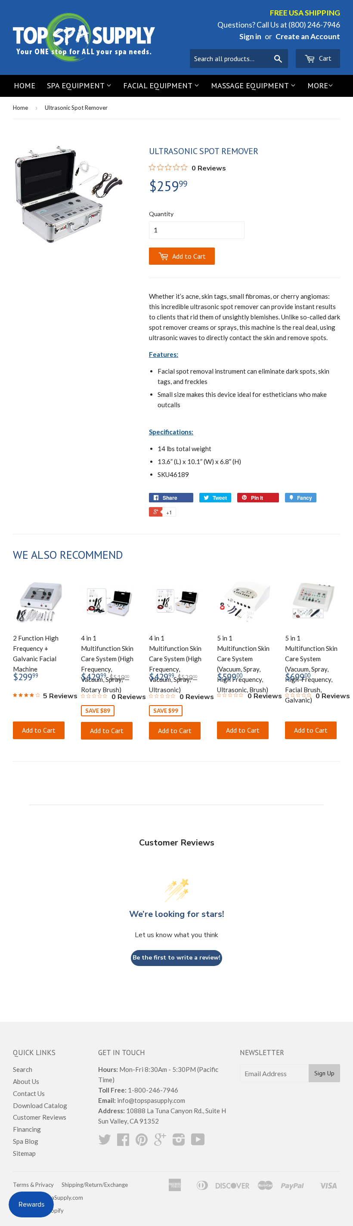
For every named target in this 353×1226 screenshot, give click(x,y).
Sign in (250, 36)
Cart (324, 58)
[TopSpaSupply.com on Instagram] (179, 1142)
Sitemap (24, 1153)
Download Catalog (40, 1105)
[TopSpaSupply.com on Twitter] (104, 1142)
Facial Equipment (158, 85)
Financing (27, 1129)
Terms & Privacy (33, 1184)
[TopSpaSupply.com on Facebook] (123, 1142)
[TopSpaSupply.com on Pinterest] (141, 1142)
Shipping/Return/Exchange (95, 1184)
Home (24, 85)
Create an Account (308, 36)
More (317, 85)
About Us (26, 1081)
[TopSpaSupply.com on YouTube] (198, 1142)
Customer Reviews (39, 1117)
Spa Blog (25, 1141)
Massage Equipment (251, 85)
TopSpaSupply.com (58, 1197)
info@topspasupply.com (151, 1100)
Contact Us (29, 1093)
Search (22, 1069)
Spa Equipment (76, 85)
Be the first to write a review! (176, 958)
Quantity (161, 213)
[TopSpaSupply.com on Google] (160, 1142)
